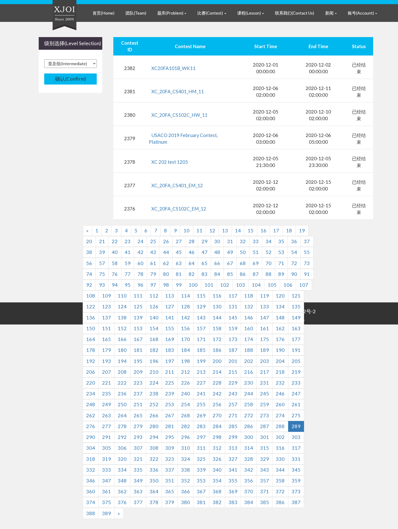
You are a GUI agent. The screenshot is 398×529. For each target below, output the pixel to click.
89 (281, 274)
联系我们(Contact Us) (294, 12)
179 (106, 350)
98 (166, 285)
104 (256, 285)
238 (153, 394)
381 (201, 502)
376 (122, 502)
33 (256, 241)
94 (115, 285)
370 (248, 491)
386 (280, 502)
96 (140, 285)
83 (205, 274)
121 (296, 296)
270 (217, 415)
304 (90, 448)
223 (138, 383)
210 (153, 372)
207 (106, 372)
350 (153, 481)
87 (256, 274)
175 (264, 339)
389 (106, 513)
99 (179, 285)
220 (90, 383)
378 (153, 502)
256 (217, 404)
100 (193, 285)
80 (166, 274)
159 (232, 328)
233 (296, 383)
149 (296, 318)
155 (169, 328)
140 (153, 318)
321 (138, 459)
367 (201, 491)
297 (201, 437)
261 (296, 404)
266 (153, 415)
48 (217, 252)
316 (280, 448)
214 (217, 372)
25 (153, 241)
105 (272, 285)
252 (153, 404)
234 (90, 394)
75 (102, 274)
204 (280, 361)
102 (224, 285)
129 (201, 307)
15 (251, 231)
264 (122, 415)
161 (264, 328)
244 (248, 394)
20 (89, 241)
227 (201, 383)
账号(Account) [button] (361, 12)
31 (230, 241)
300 (248, 437)
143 (201, 318)
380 (185, 502)
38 (89, 252)
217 (264, 372)
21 (102, 241)
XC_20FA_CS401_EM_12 (177, 185)
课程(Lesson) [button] (249, 12)
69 (256, 263)
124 (122, 307)
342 (248, 470)
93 (102, 285)
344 (280, 470)
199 (201, 361)
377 (138, 502)
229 (232, 383)
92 (89, 285)
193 (106, 361)
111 (138, 296)
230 (248, 383)
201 (232, 361)
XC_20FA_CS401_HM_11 (177, 91)
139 (138, 318)
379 (169, 502)
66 (217, 263)
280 (153, 426)
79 (153, 274)
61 (153, 263)
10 (187, 231)
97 (153, 285)
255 (201, 404)
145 (232, 318)
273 (264, 415)
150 (90, 328)
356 (248, 481)
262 (90, 415)
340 (217, 470)
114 (185, 296)
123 (106, 307)
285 (232, 426)
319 (106, 459)
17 (276, 231)
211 (169, 372)
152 (122, 328)
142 (185, 318)
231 (264, 383)
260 (280, 404)
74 (89, 274)
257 (232, 404)
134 (280, 307)
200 (217, 361)
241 (201, 394)
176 (280, 339)
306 (122, 448)
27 (179, 241)
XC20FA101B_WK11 (173, 68)
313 (232, 448)
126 (153, 307)
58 (115, 263)
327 (232, 459)
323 (169, 459)
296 (185, 437)
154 (153, 328)
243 (232, 394)
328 (248, 459)
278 (122, 426)
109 (106, 296)
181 (138, 350)
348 (122, 481)
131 (232, 307)
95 (128, 285)
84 (217, 274)
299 (232, 437)
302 (280, 437)
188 (248, 350)
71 (281, 263)
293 (138, 437)
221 (106, 383)
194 (122, 361)
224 (153, 383)
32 (243, 241)
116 (217, 296)
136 (90, 318)
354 (217, 481)
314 (248, 448)
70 (269, 263)
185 (201, 350)
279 (138, 426)
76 (115, 274)
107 (303, 285)
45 (179, 252)
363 (138, 491)
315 (264, 448)
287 (264, 426)
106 (288, 285)
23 (128, 241)
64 (192, 263)
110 (122, 296)
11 (199, 231)
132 (248, 307)
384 (248, 502)
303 (296, 437)
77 (128, 274)
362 (122, 491)
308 (153, 448)
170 (185, 339)
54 (294, 252)
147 (264, 318)
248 (90, 404)
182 (153, 350)
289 (296, 426)
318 (90, 459)
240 (185, 394)
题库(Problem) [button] (170, 12)
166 (122, 339)
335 (138, 470)
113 (169, 296)
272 (248, 415)
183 (169, 350)
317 (296, 448)
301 (264, 437)
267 (169, 415)
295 (169, 437)
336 (153, 470)
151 (106, 328)
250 (122, 404)
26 (166, 241)
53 (281, 252)
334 (122, 470)
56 (89, 263)
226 (185, 383)
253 (169, 404)
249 (106, 404)
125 (138, 307)
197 (169, 361)
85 (230, 274)
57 (102, 263)
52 (269, 252)
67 (230, 263)
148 (280, 318)
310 (185, 448)
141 (169, 318)
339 (201, 470)
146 (248, 318)
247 (296, 394)
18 (289, 231)
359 (296, 481)
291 (106, 437)
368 (217, 491)
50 (243, 252)
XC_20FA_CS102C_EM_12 (178, 208)
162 (280, 328)
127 (169, 307)
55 (307, 252)
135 (296, 307)
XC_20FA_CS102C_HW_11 (179, 115)
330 (280, 459)
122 (90, 307)
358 (280, 481)
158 (217, 328)
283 (201, 426)
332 (90, 470)
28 (192, 241)
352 (185, 481)
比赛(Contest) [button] (210, 12)
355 (232, 481)
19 (302, 231)
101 (209, 285)
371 (264, 491)
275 (296, 415)
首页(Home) (103, 12)
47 (205, 252)
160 (248, 328)
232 (280, 383)
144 (217, 318)
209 (138, 372)
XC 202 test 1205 (169, 162)
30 (217, 241)
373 (296, 491)
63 (179, 263)
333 (106, 470)
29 (205, 241)
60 (140, 263)
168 (153, 339)
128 (185, 307)
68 (243, 263)
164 (90, 339)
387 (296, 502)
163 (296, 328)
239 (169, 394)
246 (280, 394)
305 (106, 448)
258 (248, 404)
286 (248, 426)
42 (140, 252)
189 (264, 350)
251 (138, 404)
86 (243, 274)
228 (217, 383)
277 (106, 426)
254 (185, 404)
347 (106, 481)
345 (296, 470)
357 (264, 481)
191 (296, 350)
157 (201, 328)
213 (201, 372)
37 (307, 241)
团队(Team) (136, 12)
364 (153, 491)
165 (106, 339)
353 (201, 481)
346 (90, 481)
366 (185, 491)
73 (307, 263)
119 (264, 296)
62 (166, 263)
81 (179, 274)
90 (294, 274)
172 (217, 339)
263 (106, 415)
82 (192, 274)
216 (248, 372)
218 (280, 372)
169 (169, 339)
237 (138, 394)
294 (153, 437)
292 (122, 437)
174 (248, 339)
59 (128, 263)
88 (269, 274)
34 (269, 241)
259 (264, 404)
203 (264, 361)
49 (230, 252)
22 (115, 241)
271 (232, 415)
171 (201, 339)
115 (201, 296)
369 (232, 491)
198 (185, 361)
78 (140, 274)
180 (122, 350)
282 (185, 426)
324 (185, 459)
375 (106, 502)
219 (296, 372)
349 (138, 481)
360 (90, 491)
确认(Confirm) (70, 79)
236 (122, 394)
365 (169, 491)
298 (217, 437)
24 (140, 241)
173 (232, 339)
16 (263, 231)
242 (217, 394)
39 (102, 252)
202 (248, 361)
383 (232, 502)
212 (185, 372)
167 (138, 339)
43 (153, 252)
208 (122, 372)
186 (217, 350)
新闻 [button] (329, 12)
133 (264, 307)
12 (212, 231)
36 (294, 241)
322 (153, 459)
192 (90, 361)
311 (201, 448)
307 (138, 448)
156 (185, 328)
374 (90, 502)
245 (264, 394)
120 (280, 296)
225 (169, 383)
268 (185, 415)
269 (201, 415)
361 (106, 491)
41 (128, 252)
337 (169, 470)
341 (232, 470)
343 (264, 470)
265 (138, 415)
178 (90, 350)
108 (90, 296)
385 (264, 502)
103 (240, 285)
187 (232, 350)
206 (90, 372)
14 (238, 231)
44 (166, 252)
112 (153, 296)
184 (185, 350)
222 (122, 383)
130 (217, 307)
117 (232, 296)
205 (296, 361)
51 (256, 252)
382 (217, 502)
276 (90, 426)
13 (225, 231)
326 (217, 459)
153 (138, 328)
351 (169, 481)
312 (217, 448)
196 (153, 361)
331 (296, 459)
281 (169, 426)
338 (185, 470)
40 (115, 252)
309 (169, 448)
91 (307, 274)
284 (217, 426)
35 (281, 241)
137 (106, 318)
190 (280, 350)
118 (248, 296)
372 (280, 491)
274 (280, 415)
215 (232, 372)
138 (122, 318)
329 (264, 459)
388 (90, 513)
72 (294, 263)
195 (138, 361)
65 (205, 263)
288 (280, 426)
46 (192, 252)
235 (106, 394)
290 (90, 437)
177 (296, 339)
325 (201, 459)
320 (122, 459)
